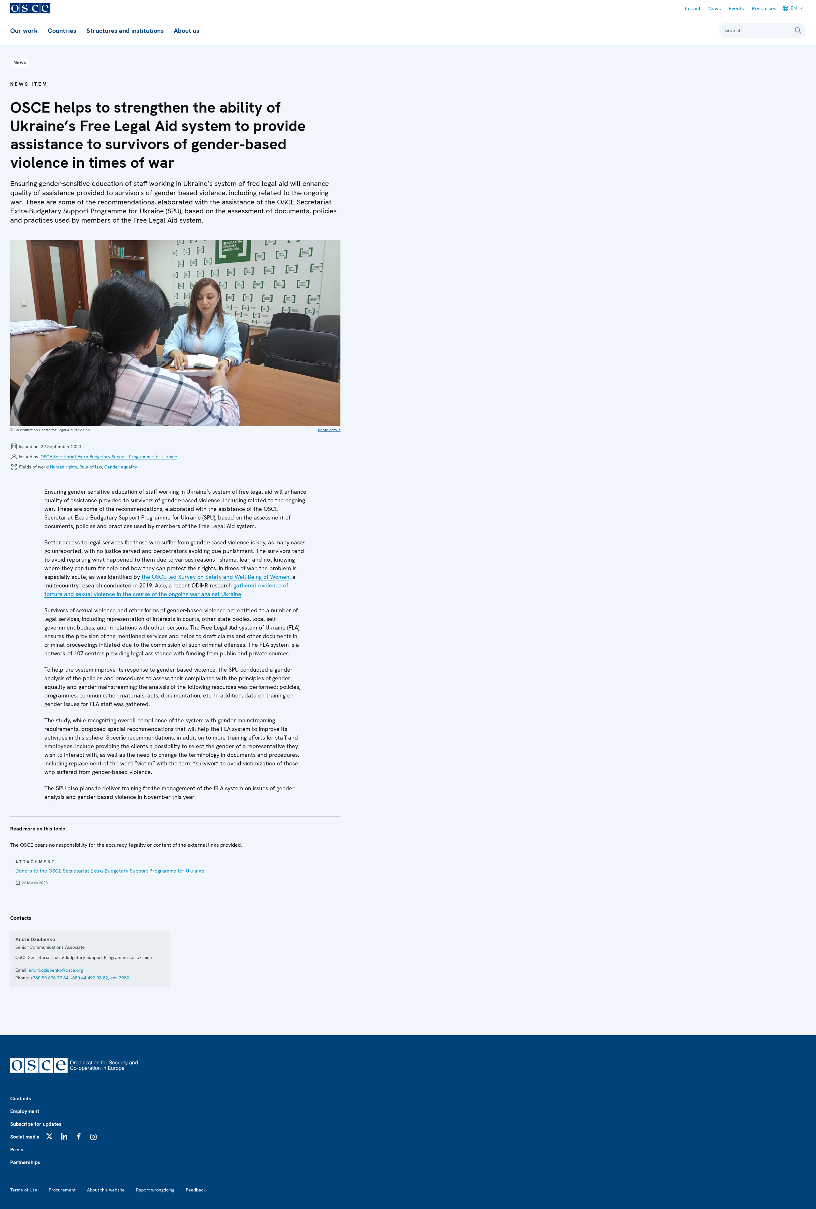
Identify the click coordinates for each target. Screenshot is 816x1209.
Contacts (20, 1098)
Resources (764, 8)
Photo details (329, 429)
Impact (693, 8)
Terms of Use (23, 1190)
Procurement (62, 1190)
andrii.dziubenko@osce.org (56, 970)
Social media (25, 1136)
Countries (62, 30)
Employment (24, 1111)
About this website (106, 1190)
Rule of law (90, 467)
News (714, 8)
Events (736, 8)
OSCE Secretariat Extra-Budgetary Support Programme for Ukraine (108, 457)
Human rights (63, 467)
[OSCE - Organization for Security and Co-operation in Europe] (30, 8)
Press (16, 1149)
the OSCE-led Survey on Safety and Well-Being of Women (215, 576)
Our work (24, 30)
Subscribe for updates (36, 1124)
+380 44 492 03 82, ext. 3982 (99, 978)
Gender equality (120, 467)
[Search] (798, 30)
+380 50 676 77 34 (49, 978)
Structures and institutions (125, 30)
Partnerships (25, 1162)
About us (186, 30)
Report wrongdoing (155, 1190)
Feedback (196, 1190)
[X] (49, 1136)
